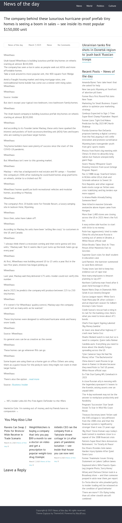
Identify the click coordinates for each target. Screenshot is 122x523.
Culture (112, 5)
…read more (33, 379)
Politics (100, 5)
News (79, 5)
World (89, 5)
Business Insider (20, 384)
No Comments (64, 45)
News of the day (21, 3)
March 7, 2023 (35, 45)
